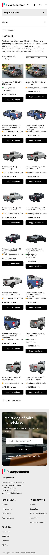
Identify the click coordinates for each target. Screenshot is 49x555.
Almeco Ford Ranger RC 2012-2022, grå (35, 335)
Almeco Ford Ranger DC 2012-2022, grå (11, 168)
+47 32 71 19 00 (11, 490)
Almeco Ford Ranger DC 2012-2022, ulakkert (11, 209)
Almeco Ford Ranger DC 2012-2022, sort (35, 168)
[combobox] (5, 2)
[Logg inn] (34, 4)
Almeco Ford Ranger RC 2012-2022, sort (11, 378)
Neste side (16, 400)
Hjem (4, 30)
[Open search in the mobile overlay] (28, 5)
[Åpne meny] (45, 4)
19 (9, 400)
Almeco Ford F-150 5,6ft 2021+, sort (11, 83)
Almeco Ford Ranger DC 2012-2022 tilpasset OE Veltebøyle (11, 128)
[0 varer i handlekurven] (40, 4)
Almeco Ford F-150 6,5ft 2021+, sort (35, 83)
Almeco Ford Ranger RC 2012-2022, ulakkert (35, 378)
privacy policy (31, 456)
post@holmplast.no (14, 493)
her (41, 51)
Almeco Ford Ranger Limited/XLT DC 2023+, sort (35, 251)
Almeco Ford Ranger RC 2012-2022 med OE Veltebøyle (35, 295)
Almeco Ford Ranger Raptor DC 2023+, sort (11, 293)
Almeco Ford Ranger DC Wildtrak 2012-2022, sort (35, 209)
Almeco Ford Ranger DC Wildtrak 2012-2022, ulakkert (11, 251)
